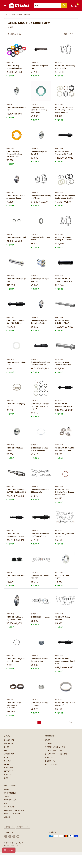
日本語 (7, 827)
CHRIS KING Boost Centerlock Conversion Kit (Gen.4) (65, 661)
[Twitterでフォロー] (9, 836)
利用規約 (48, 743)
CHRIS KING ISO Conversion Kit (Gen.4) (63, 405)
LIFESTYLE (8, 771)
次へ (70, 722)
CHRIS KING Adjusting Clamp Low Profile (39, 321)
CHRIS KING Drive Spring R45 (16, 405)
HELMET (7, 760)
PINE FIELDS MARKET (12, 813)
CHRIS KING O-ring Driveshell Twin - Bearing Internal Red (64, 492)
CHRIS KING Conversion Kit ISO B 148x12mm (15, 321)
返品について (50, 760)
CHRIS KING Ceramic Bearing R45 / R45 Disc (63, 238)
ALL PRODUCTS (10, 743)
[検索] (64, 5)
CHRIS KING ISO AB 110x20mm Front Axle (63, 280)
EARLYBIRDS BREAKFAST (14, 810)
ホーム (6, 14)
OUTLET (7, 774)
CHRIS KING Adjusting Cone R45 (39, 152)
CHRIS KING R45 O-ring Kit (16, 237)
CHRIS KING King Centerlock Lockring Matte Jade (39, 109)
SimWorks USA (10, 799)
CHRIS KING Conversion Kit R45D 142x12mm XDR (16, 490)
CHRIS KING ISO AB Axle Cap (16, 576)
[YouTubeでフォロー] (17, 836)
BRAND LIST (9, 740)
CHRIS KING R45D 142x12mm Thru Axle (63, 321)
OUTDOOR (8, 767)
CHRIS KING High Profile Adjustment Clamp (16, 196)
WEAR (6, 764)
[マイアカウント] (72, 5)
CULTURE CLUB (10, 793)
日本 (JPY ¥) (21, 827)
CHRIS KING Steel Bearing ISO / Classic (41, 196)
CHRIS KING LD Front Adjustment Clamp (15, 618)
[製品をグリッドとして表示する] (70, 34)
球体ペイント (9, 806)
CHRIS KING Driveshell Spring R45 (39, 704)
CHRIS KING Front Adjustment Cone (62, 576)
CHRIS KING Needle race (40, 617)
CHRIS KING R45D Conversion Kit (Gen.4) (63, 152)
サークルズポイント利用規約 (56, 753)
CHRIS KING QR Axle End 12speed (64, 534)
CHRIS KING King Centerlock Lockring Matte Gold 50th (14, 154)
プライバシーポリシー (53, 750)
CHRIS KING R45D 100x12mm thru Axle (63, 363)
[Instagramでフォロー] (13, 836)
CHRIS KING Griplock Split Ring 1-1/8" (65, 704)
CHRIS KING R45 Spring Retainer (40, 576)
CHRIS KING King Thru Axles (39, 66)
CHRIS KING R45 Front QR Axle (16, 280)
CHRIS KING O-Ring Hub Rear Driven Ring (16, 659)
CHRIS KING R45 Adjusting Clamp (16, 108)
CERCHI (7, 817)
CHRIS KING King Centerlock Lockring (14, 66)
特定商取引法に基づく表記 (55, 747)
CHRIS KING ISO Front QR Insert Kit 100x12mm (64, 449)
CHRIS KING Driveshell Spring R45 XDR (39, 659)
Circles (7, 789)
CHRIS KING (10, 63)
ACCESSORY (9, 753)
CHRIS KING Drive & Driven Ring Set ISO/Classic (14, 705)
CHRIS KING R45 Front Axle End (15, 449)
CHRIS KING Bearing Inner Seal (16, 363)
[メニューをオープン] (5, 5)
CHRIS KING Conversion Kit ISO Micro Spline (40, 534)
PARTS (6, 750)
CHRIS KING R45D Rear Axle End (39, 280)
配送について (50, 757)
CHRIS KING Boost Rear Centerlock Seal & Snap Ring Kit (40, 406)
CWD (6, 803)
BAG (6, 757)
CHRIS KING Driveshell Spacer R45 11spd (39, 449)
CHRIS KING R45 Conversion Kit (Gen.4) (15, 534)
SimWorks (8, 796)
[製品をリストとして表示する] (73, 34)
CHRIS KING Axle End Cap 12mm (40, 238)
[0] (76, 5)
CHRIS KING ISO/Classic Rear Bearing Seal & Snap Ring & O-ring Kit (65, 109)
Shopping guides (51, 764)
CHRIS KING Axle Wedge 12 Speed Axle (40, 490)
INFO (6, 778)
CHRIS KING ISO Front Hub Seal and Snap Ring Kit (65, 196)
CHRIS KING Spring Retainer (62, 618)
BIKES (6, 747)
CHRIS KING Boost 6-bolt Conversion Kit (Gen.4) (40, 363)
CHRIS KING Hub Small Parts (20, 14)
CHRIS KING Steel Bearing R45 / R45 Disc (65, 66)
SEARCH (48, 740)
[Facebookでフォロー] (5, 836)
